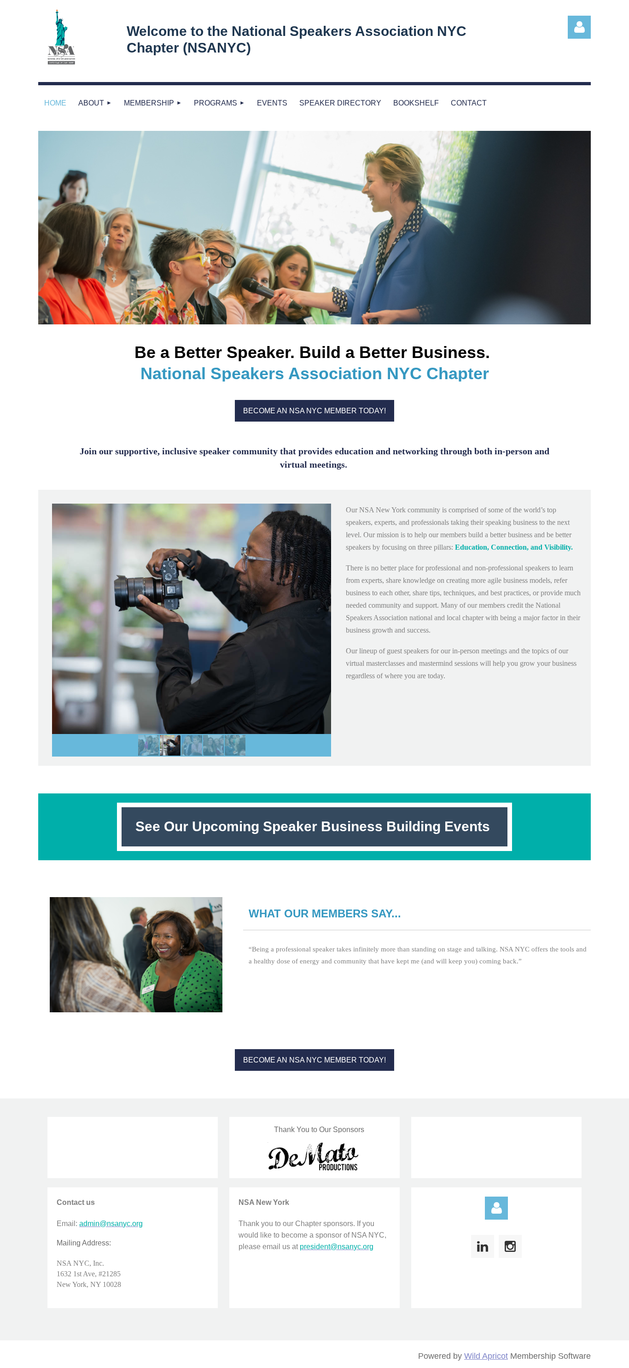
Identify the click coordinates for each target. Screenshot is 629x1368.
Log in (496, 1208)
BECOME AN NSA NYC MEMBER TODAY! (314, 411)
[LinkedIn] (482, 1246)
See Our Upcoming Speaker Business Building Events (314, 826)
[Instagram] (510, 1246)
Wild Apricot (486, 1356)
